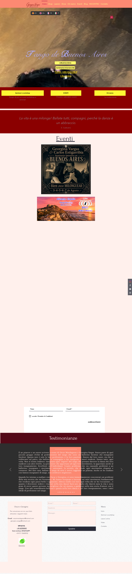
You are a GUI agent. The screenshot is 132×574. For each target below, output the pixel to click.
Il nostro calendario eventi (67, 97)
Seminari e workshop (107, 515)
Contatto (104, 526)
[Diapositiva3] (61, 492)
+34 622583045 (22, 528)
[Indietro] (10, 469)
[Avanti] (121, 469)
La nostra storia (110, 97)
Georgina (22, 546)
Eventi (65, 138)
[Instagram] (130, 281)
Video (103, 522)
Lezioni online (105, 519)
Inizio (102, 511)
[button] (111, 17)
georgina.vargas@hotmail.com (20, 521)
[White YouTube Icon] (130, 289)
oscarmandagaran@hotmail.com (23, 518)
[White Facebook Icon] (130, 285)
